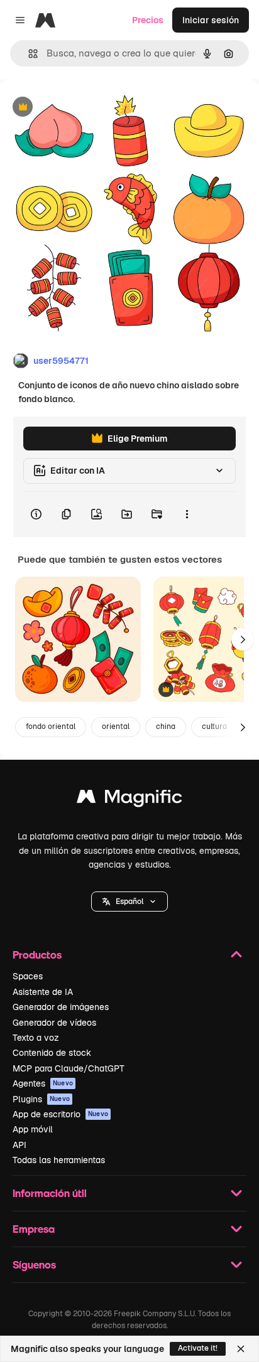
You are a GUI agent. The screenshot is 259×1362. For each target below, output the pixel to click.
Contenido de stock (52, 1052)
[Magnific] (129, 799)
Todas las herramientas (59, 1160)
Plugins (41, 1099)
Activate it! (198, 1348)
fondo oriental (50, 726)
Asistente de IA (43, 992)
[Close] (240, 1348)
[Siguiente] (242, 639)
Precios (147, 20)
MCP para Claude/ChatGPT (68, 1068)
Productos (37, 954)
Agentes (43, 1083)
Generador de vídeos (54, 1022)
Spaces (28, 976)
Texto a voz (36, 1037)
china (165, 726)
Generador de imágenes (61, 1007)
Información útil (50, 1193)
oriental (116, 726)
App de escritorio (60, 1114)
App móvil (33, 1129)
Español (129, 901)
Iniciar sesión (210, 20)
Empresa (34, 1228)
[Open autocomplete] (28, 53)
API (19, 1145)
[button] (129, 901)
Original (80, 108)
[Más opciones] (186, 514)
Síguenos (34, 1264)
